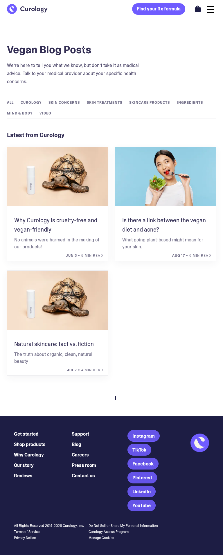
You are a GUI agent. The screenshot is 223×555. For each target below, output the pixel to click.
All (10, 102)
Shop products (30, 444)
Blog (76, 444)
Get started (26, 434)
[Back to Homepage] (27, 9)
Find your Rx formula (159, 9)
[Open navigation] (210, 9)
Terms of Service (26, 531)
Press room (84, 465)
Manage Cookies (101, 538)
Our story (24, 465)
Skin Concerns (64, 102)
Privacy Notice (25, 538)
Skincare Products (149, 102)
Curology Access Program (109, 531)
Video (45, 113)
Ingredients (190, 102)
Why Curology (29, 455)
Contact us (83, 476)
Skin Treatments (104, 102)
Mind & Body (20, 113)
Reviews (23, 476)
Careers (80, 455)
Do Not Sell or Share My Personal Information (123, 525)
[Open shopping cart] (198, 9)
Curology (31, 102)
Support (80, 434)
